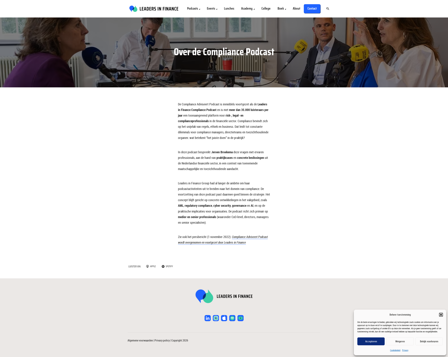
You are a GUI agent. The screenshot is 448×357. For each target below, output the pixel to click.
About (296, 8)
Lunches (229, 8)
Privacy (405, 350)
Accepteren (371, 341)
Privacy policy (162, 340)
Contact (312, 8)
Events (211, 8)
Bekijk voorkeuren (429, 341)
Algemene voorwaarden (140, 340)
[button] (441, 314)
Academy (247, 8)
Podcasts (192, 8)
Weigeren (400, 341)
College (266, 8)
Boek (281, 8)
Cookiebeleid (395, 350)
